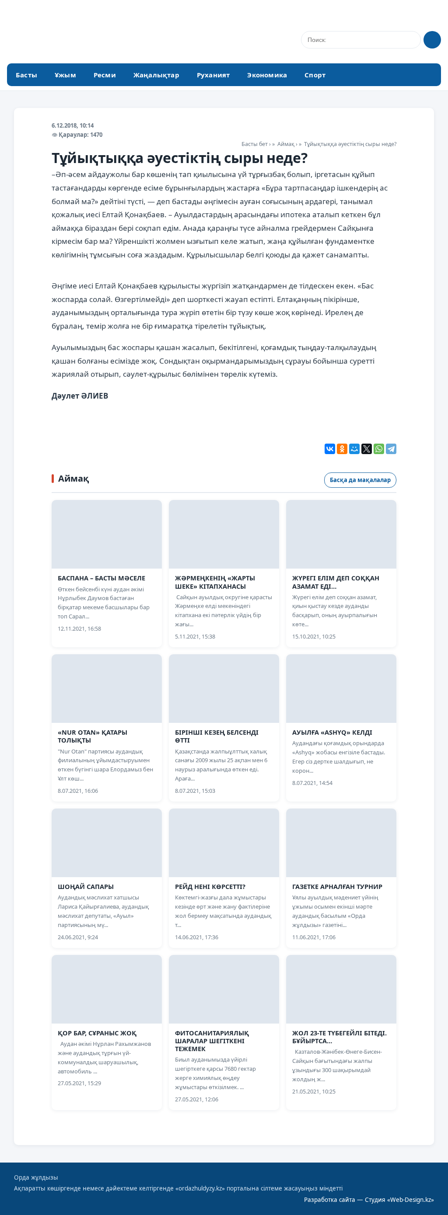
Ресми (105, 74)
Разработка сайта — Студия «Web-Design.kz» (369, 1200)
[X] (366, 449)
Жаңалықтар (156, 74)
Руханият (213, 74)
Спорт (315, 74)
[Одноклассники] (342, 449)
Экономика (267, 74)
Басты (26, 74)
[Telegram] (391, 449)
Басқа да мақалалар (360, 480)
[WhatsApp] (379, 449)
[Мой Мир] (354, 449)
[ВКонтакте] (330, 449)
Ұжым (65, 74)
